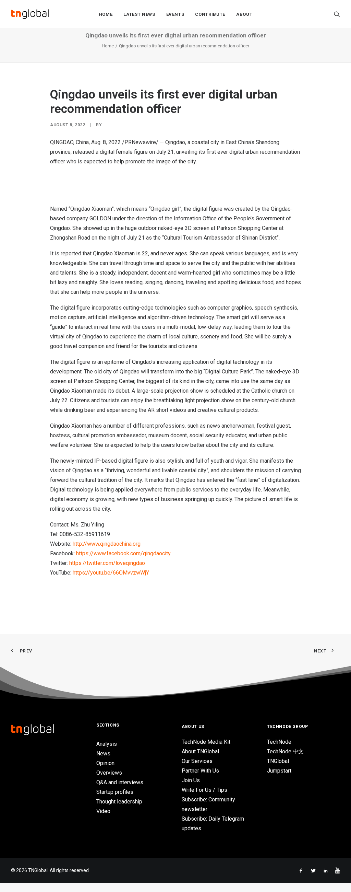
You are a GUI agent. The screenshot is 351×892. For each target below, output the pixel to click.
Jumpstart (279, 770)
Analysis (106, 744)
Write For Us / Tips (204, 790)
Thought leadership (119, 801)
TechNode (279, 742)
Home (106, 14)
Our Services (197, 761)
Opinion (105, 763)
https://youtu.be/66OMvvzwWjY (111, 572)
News (103, 753)
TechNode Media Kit (206, 742)
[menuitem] (106, 14)
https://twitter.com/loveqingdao (107, 563)
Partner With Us (200, 770)
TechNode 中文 (285, 751)
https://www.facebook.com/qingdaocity (123, 553)
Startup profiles (114, 792)
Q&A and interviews (119, 782)
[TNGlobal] (30, 14)
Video (103, 811)
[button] (337, 14)
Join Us (191, 780)
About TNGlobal (200, 751)
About (244, 14)
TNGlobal (278, 761)
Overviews (109, 772)
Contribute (210, 14)
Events (175, 14)
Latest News (139, 14)
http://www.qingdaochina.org (107, 544)
